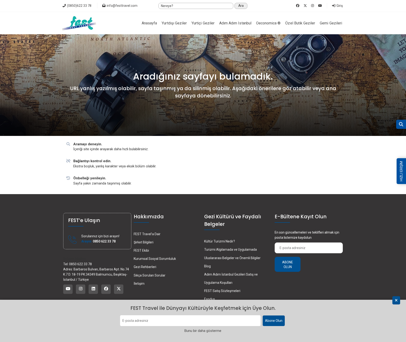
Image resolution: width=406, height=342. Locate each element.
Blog (207, 266)
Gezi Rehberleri (145, 267)
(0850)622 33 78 (78, 6)
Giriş (339, 6)
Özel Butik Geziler (300, 23)
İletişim (139, 283)
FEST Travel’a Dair (147, 234)
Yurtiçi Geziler (203, 23)
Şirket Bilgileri (143, 242)
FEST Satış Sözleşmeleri (222, 291)
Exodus (209, 299)
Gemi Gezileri (331, 23)
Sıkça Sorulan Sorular (149, 275)
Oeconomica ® (268, 23)
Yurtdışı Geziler (174, 23)
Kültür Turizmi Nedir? (219, 241)
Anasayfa (149, 23)
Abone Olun (273, 321)
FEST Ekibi (141, 250)
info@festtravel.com (122, 6)
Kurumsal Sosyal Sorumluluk (155, 259)
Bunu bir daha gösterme (202, 331)
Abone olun (287, 264)
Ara (241, 6)
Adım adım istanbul (235, 23)
